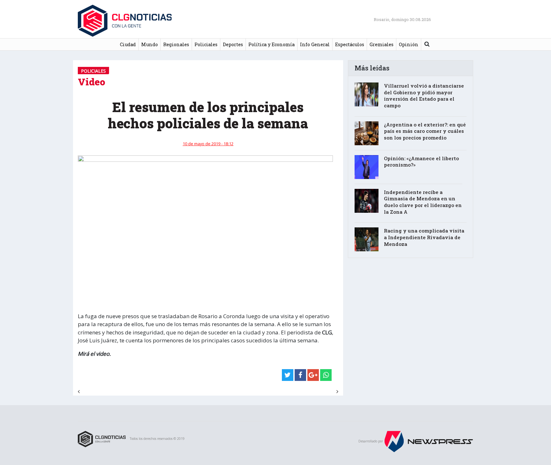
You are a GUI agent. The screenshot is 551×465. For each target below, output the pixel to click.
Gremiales (381, 44)
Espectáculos (349, 44)
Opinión (408, 44)
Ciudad (128, 44)
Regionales (176, 44)
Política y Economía (271, 44)
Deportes (233, 44)
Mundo (149, 44)
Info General (315, 44)
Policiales (206, 44)
